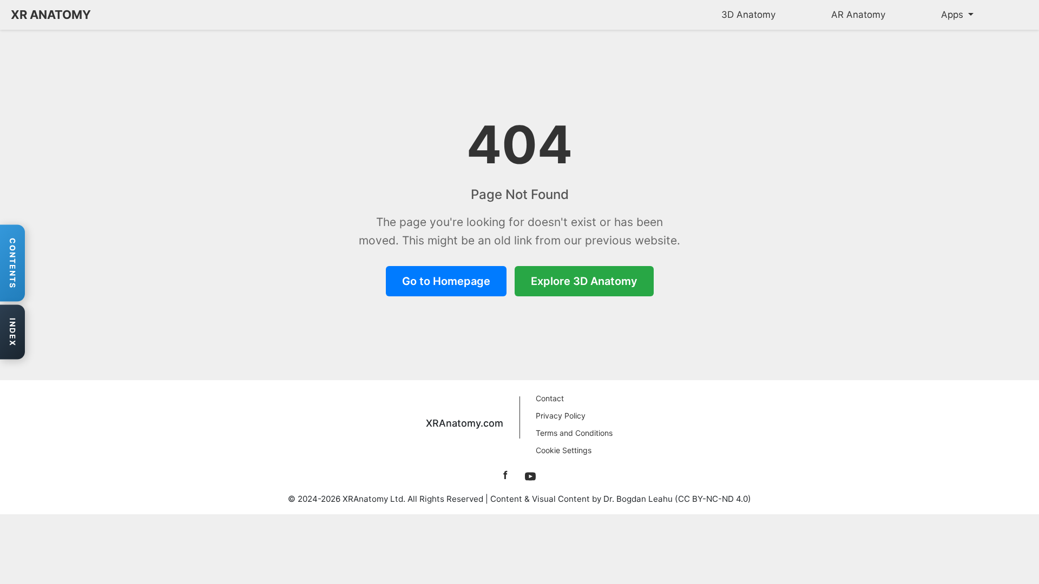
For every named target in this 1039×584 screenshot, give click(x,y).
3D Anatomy (748, 14)
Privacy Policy (561, 415)
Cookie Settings (563, 450)
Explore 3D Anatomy (584, 281)
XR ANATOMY (51, 15)
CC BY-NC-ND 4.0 (713, 499)
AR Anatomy (858, 14)
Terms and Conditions (574, 432)
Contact (550, 398)
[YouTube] (530, 475)
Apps (953, 14)
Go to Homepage (446, 281)
